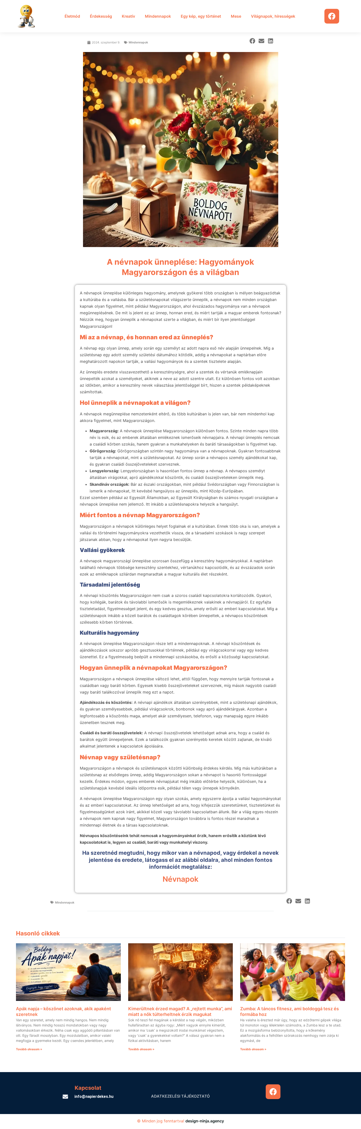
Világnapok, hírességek (273, 16)
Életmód (72, 16)
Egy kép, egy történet (201, 16)
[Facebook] (331, 16)
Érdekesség (101, 16)
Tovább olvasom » (29, 1049)
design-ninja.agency (204, 1120)
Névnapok (180, 879)
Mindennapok (158, 16)
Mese (236, 16)
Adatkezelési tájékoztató (180, 1096)
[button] (252, 41)
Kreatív (128, 16)
